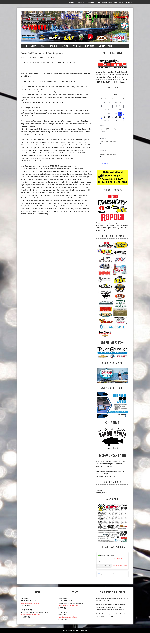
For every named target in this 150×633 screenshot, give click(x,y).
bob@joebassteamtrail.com (30, 603)
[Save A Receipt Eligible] (112, 439)
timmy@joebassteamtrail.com (31, 614)
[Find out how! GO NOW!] (112, 208)
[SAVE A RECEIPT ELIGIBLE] (112, 405)
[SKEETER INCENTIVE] (112, 64)
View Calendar (104, 163)
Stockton (103, 156)
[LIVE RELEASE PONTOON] (112, 353)
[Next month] (124, 95)
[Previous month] (101, 95)
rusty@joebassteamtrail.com (67, 617)
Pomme (102, 131)
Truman (102, 144)
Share (125, 565)
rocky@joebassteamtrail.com (68, 605)
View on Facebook (117, 565)
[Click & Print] (112, 522)
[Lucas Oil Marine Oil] (112, 375)
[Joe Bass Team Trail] (75, 26)
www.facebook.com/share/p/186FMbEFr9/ (112, 559)
